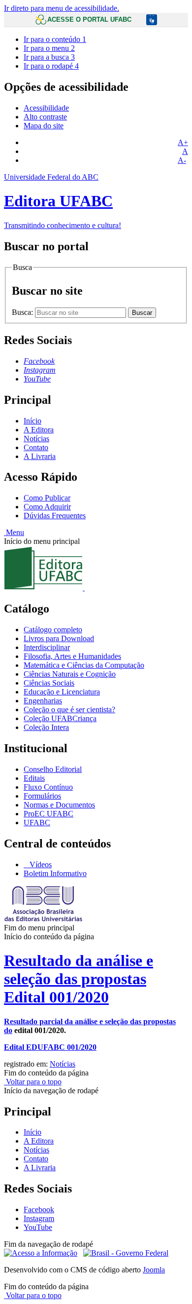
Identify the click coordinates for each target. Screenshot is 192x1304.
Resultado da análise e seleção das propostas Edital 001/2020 (78, 979)
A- (182, 160)
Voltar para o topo (33, 1081)
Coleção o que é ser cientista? (69, 709)
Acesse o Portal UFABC (89, 19)
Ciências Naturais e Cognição (70, 674)
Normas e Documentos (59, 805)
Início (32, 421)
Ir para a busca (49, 57)
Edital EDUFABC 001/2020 (50, 1047)
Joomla (154, 1270)
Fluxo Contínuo (48, 787)
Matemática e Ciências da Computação (84, 665)
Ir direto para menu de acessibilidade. (61, 8)
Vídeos (40, 864)
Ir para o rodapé (51, 66)
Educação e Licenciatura (62, 692)
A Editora (39, 429)
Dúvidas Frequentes (55, 515)
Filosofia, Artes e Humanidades (72, 656)
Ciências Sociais (49, 683)
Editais (34, 778)
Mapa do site (44, 125)
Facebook (39, 1209)
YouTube (38, 1227)
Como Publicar (47, 498)
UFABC (37, 822)
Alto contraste (45, 117)
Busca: (23, 312)
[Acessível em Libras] (151, 20)
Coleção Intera (46, 727)
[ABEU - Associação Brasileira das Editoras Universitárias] (43, 919)
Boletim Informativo (55, 873)
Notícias (36, 438)
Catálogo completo (53, 629)
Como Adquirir (47, 506)
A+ (183, 142)
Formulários (42, 796)
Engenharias (43, 700)
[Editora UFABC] (96, 569)
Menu (14, 532)
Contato (36, 447)
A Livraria (40, 456)
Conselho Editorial (53, 769)
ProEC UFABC (48, 813)
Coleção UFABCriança (60, 718)
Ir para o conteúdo (55, 39)
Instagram (39, 1218)
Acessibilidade (46, 108)
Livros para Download (59, 638)
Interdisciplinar (47, 647)
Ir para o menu (49, 48)
